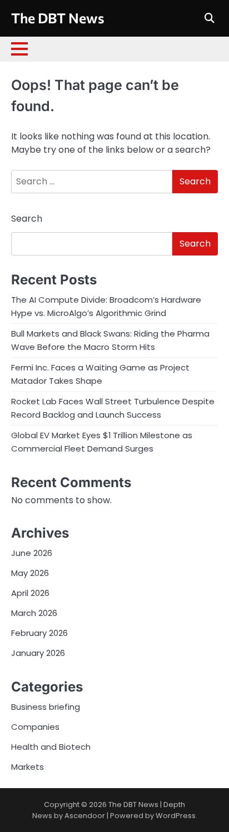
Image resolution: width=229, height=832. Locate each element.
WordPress (176, 815)
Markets (27, 767)
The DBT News (57, 17)
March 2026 (34, 613)
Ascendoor (84, 815)
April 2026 (30, 593)
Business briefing (45, 707)
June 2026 (31, 553)
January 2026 (38, 653)
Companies (35, 727)
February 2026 (39, 633)
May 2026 (30, 573)
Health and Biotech (51, 747)
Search (26, 218)
